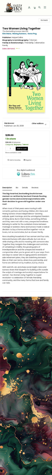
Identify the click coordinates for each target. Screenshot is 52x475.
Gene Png (32, 33)
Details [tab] (25, 187)
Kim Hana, (7, 33)
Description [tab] (7, 187)
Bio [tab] (17, 187)
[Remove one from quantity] (7, 148)
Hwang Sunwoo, (19, 33)
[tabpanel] (26, 241)
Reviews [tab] (35, 187)
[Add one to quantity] (13, 148)
